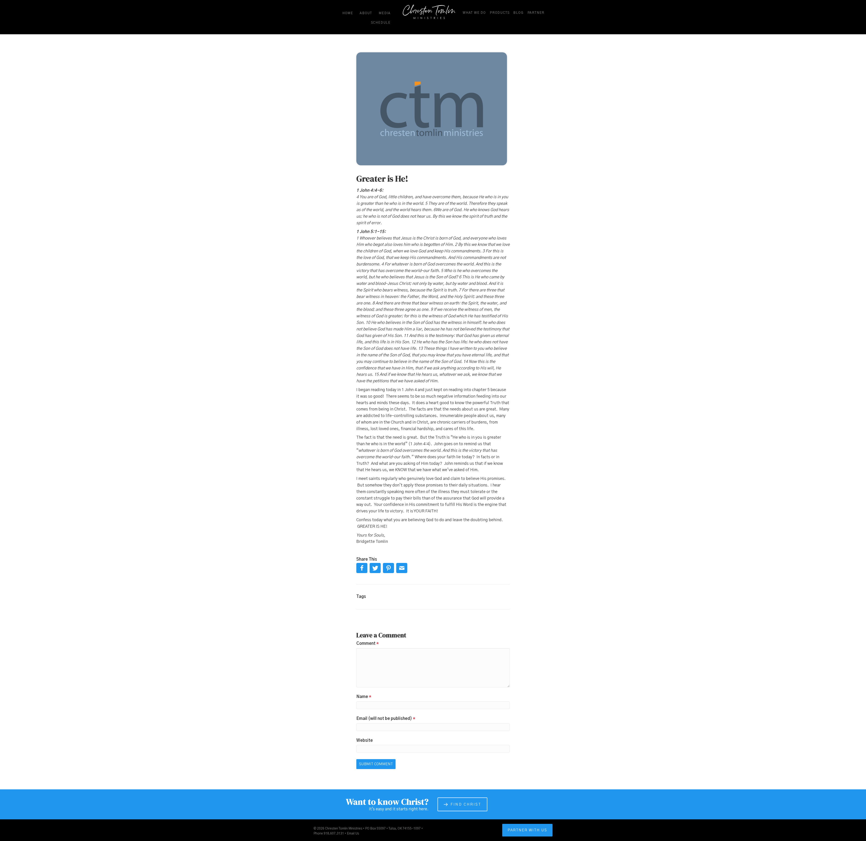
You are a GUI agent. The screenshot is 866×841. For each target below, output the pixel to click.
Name (363, 697)
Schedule (381, 22)
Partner (536, 12)
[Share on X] (375, 568)
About (366, 13)
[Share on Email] (401, 568)
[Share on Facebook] (361, 568)
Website (364, 741)
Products (499, 12)
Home (347, 13)
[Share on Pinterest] (388, 568)
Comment (367, 644)
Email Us (353, 833)
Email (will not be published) (385, 719)
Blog (518, 12)
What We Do (474, 12)
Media (385, 13)
